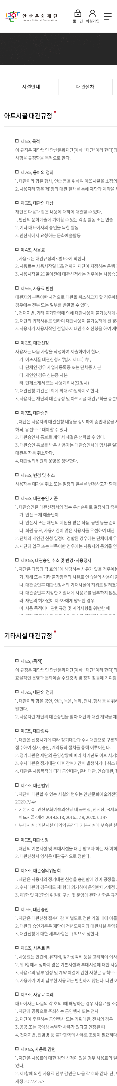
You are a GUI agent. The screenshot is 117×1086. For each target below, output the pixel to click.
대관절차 (85, 87)
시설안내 (31, 87)
